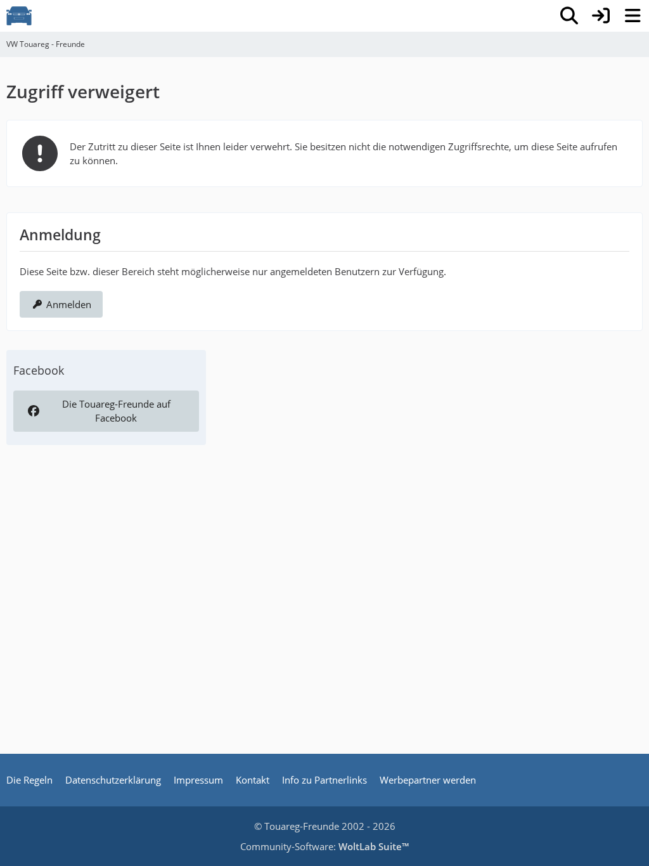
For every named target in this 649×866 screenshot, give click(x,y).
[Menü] (632, 16)
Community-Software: (324, 846)
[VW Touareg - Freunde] (19, 16)
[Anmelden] (601, 16)
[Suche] (569, 16)
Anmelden (68, 304)
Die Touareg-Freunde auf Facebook (116, 410)
